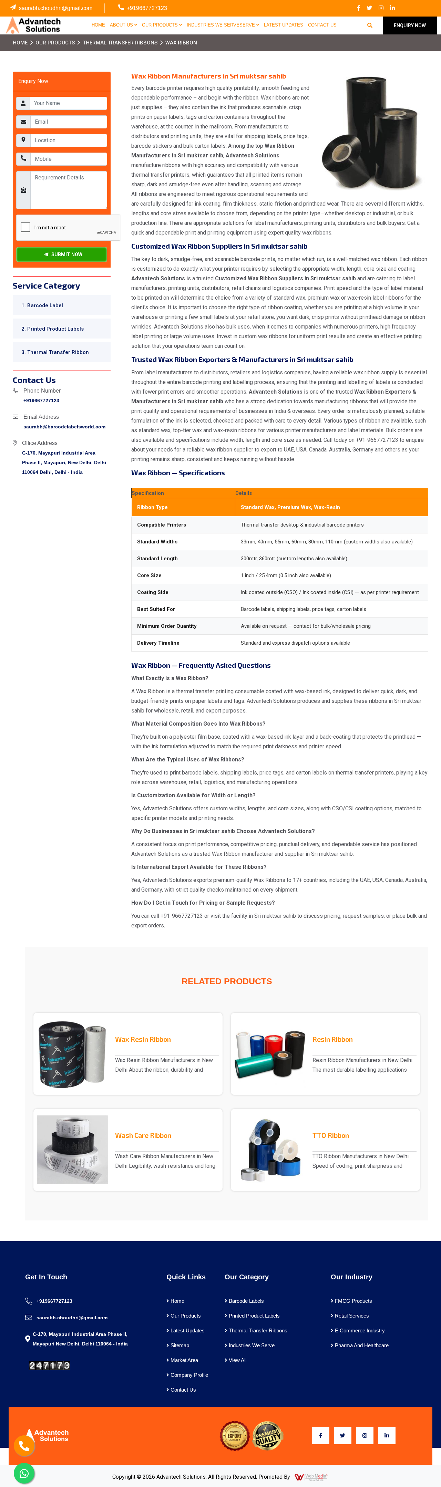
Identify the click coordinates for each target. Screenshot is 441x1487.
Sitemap (179, 1345)
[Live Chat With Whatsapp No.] (24, 1473)
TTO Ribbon (330, 1135)
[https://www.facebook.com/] (358, 8)
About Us (122, 25)
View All (236, 1360)
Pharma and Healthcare (361, 1345)
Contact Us (322, 25)
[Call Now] (24, 1445)
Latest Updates (283, 25)
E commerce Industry (359, 1330)
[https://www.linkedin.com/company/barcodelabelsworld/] (392, 8)
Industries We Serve (251, 1345)
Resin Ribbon (332, 1039)
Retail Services (351, 1316)
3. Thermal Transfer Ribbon (55, 352)
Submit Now (65, 254)
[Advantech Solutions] (32, 25)
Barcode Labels (245, 1301)
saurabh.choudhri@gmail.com (55, 8)
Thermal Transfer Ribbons (120, 43)
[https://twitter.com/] (369, 8)
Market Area (183, 1360)
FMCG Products (353, 1301)
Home (98, 25)
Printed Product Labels (253, 1316)
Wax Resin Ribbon (143, 1039)
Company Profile (188, 1375)
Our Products (160, 25)
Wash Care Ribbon (143, 1135)
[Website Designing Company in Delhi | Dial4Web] (311, 1477)
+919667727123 (147, 8)
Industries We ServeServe (221, 25)
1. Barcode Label (42, 305)
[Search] (369, 25)
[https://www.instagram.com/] (381, 8)
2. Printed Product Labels (52, 329)
